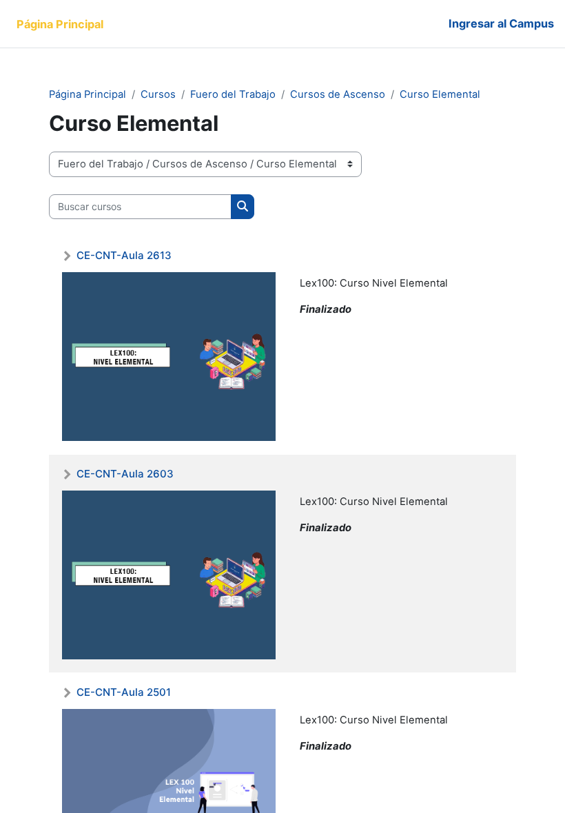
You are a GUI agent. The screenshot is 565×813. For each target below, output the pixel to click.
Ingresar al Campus (501, 23)
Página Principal (87, 94)
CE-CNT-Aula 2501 (123, 692)
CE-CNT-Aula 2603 (125, 473)
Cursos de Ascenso (337, 94)
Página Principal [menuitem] (60, 24)
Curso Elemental (440, 94)
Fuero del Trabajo (233, 94)
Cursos (158, 94)
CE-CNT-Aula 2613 (124, 255)
